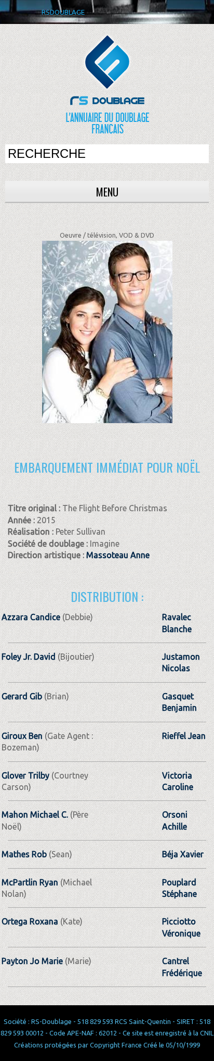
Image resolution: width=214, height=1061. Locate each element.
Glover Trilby (25, 775)
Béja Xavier (183, 854)
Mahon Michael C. (35, 814)
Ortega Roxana (30, 921)
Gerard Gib (22, 696)
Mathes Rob (24, 854)
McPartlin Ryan (30, 882)
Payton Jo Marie (32, 961)
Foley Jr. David (29, 656)
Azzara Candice (31, 617)
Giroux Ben (22, 736)
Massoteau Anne (118, 555)
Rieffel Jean (184, 736)
